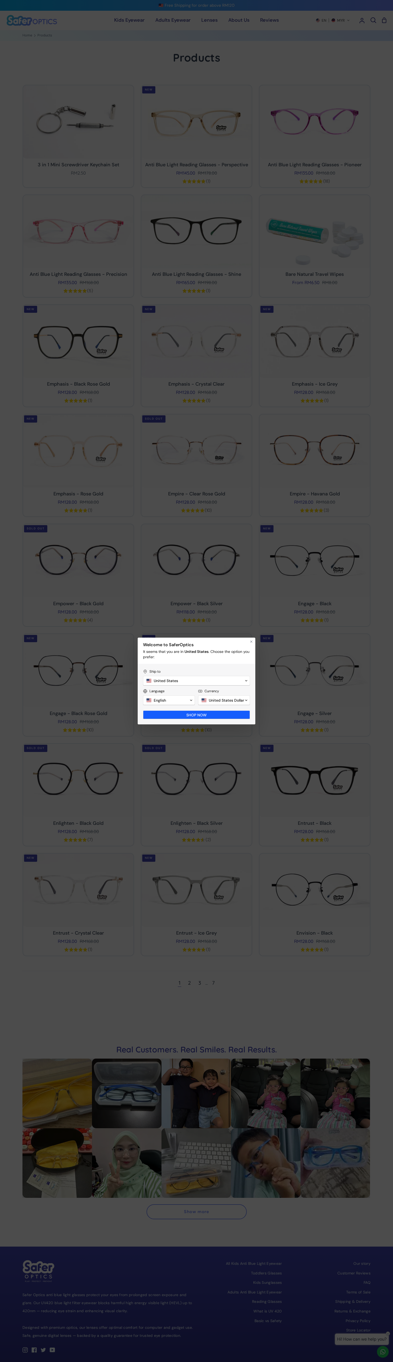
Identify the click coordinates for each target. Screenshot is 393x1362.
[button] (196, 681)
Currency (212, 691)
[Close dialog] (251, 642)
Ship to (155, 671)
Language (156, 691)
